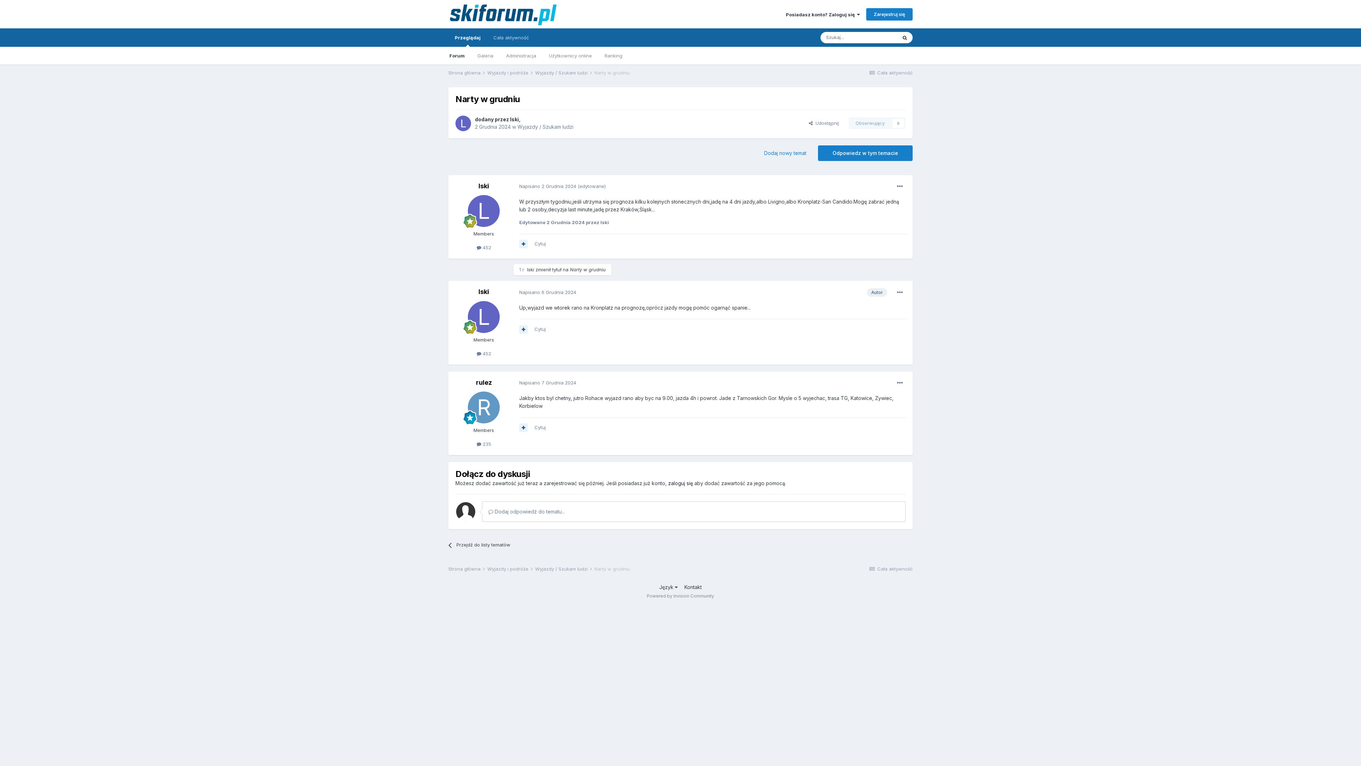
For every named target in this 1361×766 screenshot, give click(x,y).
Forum (457, 56)
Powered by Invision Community (680, 596)
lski (514, 119)
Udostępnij (826, 123)
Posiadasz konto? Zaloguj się (821, 14)
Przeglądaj (468, 37)
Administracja (521, 56)
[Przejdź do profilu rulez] (484, 407)
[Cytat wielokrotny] (523, 244)
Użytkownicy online (570, 56)
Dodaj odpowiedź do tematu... (529, 512)
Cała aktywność (511, 37)
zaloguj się (680, 483)
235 (486, 444)
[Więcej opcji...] (900, 186)
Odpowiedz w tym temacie (865, 153)
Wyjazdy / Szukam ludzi (545, 127)
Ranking (613, 56)
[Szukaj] (905, 37)
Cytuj (540, 243)
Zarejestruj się (889, 14)
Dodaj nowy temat (785, 153)
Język (667, 587)
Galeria (485, 56)
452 (486, 247)
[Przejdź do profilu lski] (463, 123)
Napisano (547, 186)
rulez (484, 382)
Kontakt (693, 587)
